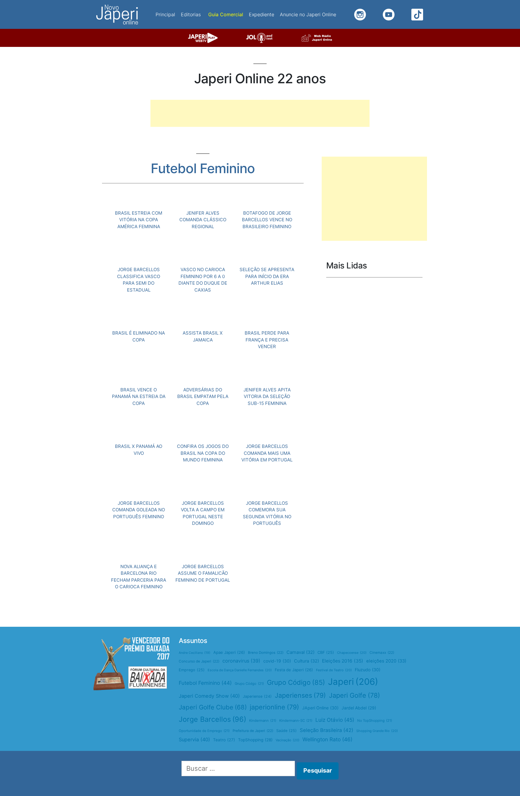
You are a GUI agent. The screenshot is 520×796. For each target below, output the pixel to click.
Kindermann (262, 720)
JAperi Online (320, 707)
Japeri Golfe (354, 695)
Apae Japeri (229, 652)
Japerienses (300, 695)
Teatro (224, 739)
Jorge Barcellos (212, 719)
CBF (325, 652)
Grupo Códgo (249, 683)
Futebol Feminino (205, 683)
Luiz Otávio (334, 720)
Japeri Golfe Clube (213, 707)
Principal (165, 14)
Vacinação (287, 740)
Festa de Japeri (294, 669)
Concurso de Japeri (199, 661)
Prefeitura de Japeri (253, 731)
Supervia (194, 739)
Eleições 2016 (342, 661)
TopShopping (255, 739)
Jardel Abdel (359, 707)
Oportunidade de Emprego (204, 731)
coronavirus (241, 661)
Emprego (192, 670)
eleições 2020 (386, 661)
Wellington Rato (327, 739)
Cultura (306, 661)
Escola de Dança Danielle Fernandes (240, 670)
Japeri (353, 681)
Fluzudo (367, 669)
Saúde (286, 730)
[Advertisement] (260, 113)
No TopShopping (374, 720)
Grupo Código (296, 682)
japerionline (274, 707)
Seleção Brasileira (326, 730)
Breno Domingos (265, 653)
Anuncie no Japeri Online (308, 14)
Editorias (191, 14)
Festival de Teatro (334, 670)
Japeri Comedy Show (209, 696)
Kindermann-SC (295, 720)
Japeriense (257, 696)
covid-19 (277, 660)
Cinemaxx (382, 653)
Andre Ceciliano (194, 653)
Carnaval (300, 652)
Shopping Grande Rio (377, 731)
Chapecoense (352, 653)
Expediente (261, 14)
